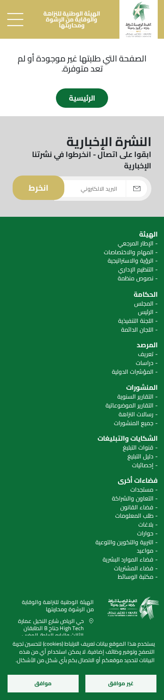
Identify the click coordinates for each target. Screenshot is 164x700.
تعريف (145, 354)
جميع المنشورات (133, 423)
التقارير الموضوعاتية (129, 405)
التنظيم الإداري (135, 269)
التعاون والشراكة (132, 498)
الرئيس (145, 312)
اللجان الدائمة (137, 329)
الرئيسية (82, 98)
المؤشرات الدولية (132, 371)
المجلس (143, 303)
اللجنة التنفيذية (135, 321)
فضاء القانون (136, 507)
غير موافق (121, 683)
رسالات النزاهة (136, 414)
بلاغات (145, 524)
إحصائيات (142, 465)
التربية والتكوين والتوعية (124, 542)
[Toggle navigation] (15, 19)
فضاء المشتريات (133, 568)
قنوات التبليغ (138, 447)
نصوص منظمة (135, 278)
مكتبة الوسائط (135, 576)
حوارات (145, 533)
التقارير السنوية (135, 396)
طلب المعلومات (134, 515)
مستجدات (141, 489)
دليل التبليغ (140, 456)
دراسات (144, 363)
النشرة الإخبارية (108, 141)
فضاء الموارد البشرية (128, 559)
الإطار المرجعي (135, 243)
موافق (43, 683)
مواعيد (145, 550)
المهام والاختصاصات (128, 252)
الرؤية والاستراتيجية (130, 260)
